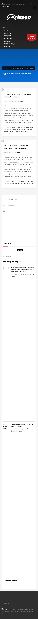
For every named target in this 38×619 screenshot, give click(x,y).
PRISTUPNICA (31, 37)
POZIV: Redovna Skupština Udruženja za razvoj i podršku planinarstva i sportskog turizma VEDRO (22, 269)
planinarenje (17, 131)
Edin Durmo (29, 129)
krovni (6, 131)
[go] (32, 199)
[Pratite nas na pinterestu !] (16, 603)
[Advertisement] (15, 227)
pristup (19, 185)
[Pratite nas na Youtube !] (22, 603)
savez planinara (25, 185)
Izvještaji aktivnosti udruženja (24, 181)
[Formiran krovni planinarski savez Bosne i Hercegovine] (4, 89)
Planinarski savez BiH (27, 131)
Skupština (6, 133)
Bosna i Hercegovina (19, 183)
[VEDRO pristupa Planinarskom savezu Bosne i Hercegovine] (4, 140)
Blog (13, 128)
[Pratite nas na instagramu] (19, 603)
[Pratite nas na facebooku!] (10, 603)
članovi (23, 129)
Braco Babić (16, 129)
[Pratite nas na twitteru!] (13, 603)
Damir (21, 101)
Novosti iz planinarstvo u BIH (24, 128)
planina (11, 131)
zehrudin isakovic (15, 133)
